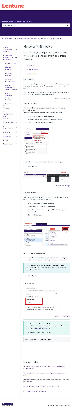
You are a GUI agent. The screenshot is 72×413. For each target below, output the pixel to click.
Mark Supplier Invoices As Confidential (34, 391)
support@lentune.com (42, 328)
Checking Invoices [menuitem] (8, 68)
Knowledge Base (8, 38)
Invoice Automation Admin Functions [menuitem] (11, 88)
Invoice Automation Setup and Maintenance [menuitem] (9, 97)
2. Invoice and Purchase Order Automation (31, 38)
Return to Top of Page (62, 98)
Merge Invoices (32, 69)
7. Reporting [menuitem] (7, 132)
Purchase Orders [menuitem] (10, 63)
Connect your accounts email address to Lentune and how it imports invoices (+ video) (44, 367)
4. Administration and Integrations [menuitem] (8, 115)
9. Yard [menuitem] (5, 140)
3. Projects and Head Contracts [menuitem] (8, 106)
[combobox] (34, 25)
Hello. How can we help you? (17, 21)
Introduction (31, 65)
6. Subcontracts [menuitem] (7, 127)
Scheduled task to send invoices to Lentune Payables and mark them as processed (44, 374)
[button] (16, 47)
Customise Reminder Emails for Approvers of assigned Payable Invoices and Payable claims (46, 380)
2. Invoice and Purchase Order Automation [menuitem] (8, 57)
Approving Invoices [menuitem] (8, 74)
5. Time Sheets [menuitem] (8, 122)
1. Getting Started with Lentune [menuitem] (7, 49)
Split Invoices (31, 74)
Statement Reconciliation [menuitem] (10, 80)
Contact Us (64, 6)
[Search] (68, 25)
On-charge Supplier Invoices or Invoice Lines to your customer (42, 386)
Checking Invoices (55, 38)
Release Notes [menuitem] (8, 144)
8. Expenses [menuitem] (7, 136)
